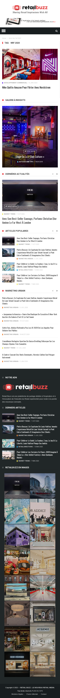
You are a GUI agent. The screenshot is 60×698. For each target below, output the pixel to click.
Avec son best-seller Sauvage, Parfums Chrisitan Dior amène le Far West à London (29, 220)
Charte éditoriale (32, 694)
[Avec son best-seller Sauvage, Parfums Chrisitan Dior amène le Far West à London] (30, 195)
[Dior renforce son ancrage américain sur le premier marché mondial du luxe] (42, 562)
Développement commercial (15, 83)
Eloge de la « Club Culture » (30, 156)
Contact (43, 694)
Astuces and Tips (26, 162)
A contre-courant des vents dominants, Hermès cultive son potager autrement (28, 356)
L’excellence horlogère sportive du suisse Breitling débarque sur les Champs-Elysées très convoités (28, 342)
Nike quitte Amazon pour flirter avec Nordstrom (26, 87)
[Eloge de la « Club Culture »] (30, 136)
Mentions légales (17, 694)
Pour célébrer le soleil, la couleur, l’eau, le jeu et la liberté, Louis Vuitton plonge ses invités (37, 265)
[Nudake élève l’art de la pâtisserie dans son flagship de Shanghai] (17, 664)
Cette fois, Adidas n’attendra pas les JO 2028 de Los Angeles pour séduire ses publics (28, 329)
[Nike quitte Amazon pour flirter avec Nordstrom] (30, 64)
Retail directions (25, 270)
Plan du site (37, 691)
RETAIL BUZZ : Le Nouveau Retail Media (37, 687)
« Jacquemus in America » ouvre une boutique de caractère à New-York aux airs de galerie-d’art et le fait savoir (29, 315)
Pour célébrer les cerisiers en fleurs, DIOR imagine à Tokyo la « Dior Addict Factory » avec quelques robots (37, 278)
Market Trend (9, 214)
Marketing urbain (25, 258)
